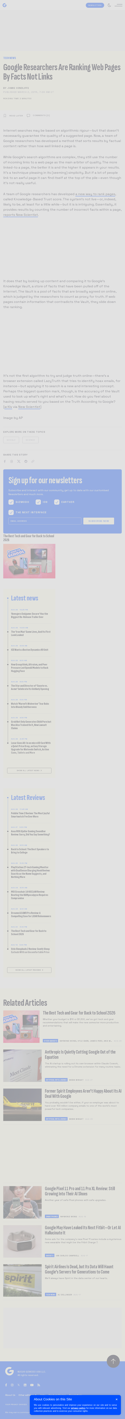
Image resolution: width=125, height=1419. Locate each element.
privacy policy (78, 1408)
